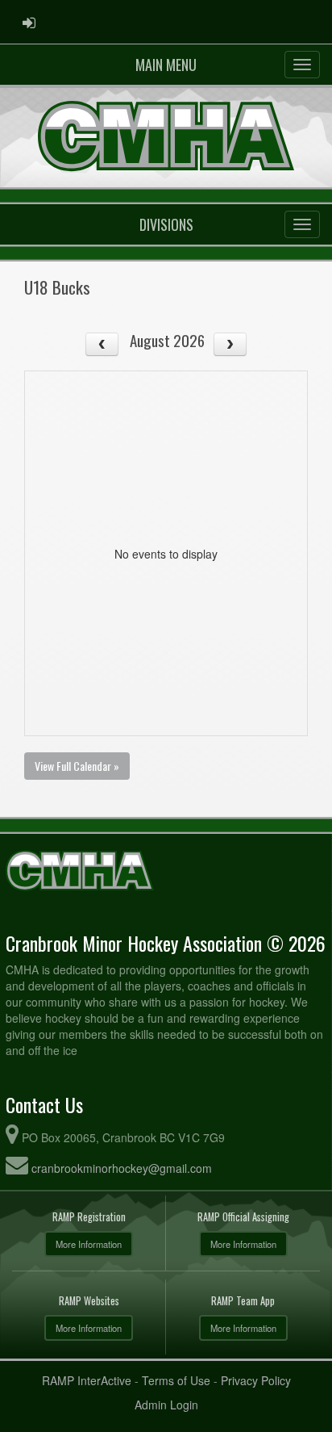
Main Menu (166, 64)
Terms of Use (176, 1380)
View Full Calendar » (77, 765)
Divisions (166, 224)
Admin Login (166, 1404)
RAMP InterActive (86, 1380)
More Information (89, 1243)
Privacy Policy (256, 1380)
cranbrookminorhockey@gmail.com (121, 1168)
